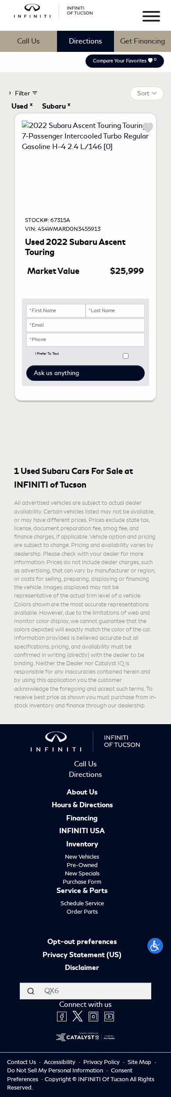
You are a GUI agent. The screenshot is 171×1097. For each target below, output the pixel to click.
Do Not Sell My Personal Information (55, 1070)
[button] (155, 946)
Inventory (82, 845)
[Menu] (151, 17)
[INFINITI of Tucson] (53, 9)
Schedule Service (82, 903)
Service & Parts (82, 891)
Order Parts (82, 911)
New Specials (82, 873)
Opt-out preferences (82, 942)
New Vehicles (82, 856)
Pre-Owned (82, 865)
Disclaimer (82, 968)
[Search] (31, 991)
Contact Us (22, 1062)
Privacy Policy (102, 1062)
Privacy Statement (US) (82, 955)
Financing (82, 819)
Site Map (140, 1062)
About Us (82, 793)
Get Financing (142, 41)
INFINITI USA (82, 831)
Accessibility (60, 1062)
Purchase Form (82, 881)
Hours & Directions (82, 805)
